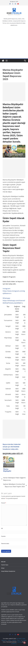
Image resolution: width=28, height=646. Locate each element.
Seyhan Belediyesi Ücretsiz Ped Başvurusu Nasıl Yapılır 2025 (14, 485)
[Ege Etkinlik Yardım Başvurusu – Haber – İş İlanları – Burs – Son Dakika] (3, 60)
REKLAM (3, 561)
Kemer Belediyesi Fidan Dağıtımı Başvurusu (14, 479)
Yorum (3, 503)
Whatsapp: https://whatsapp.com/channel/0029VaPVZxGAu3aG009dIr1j (14, 300)
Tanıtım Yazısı (4, 565)
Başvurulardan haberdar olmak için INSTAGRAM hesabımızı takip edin (12, 446)
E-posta (3, 536)
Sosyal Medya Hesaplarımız (8, 571)
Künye (2, 568)
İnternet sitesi (5, 543)
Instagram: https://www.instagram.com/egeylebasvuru (14, 291)
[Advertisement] (14, 44)
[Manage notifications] (24, 643)
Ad (2, 528)
